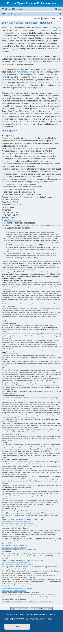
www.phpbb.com (24, 72)
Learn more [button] (46, 618)
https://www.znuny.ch (12, 220)
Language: (37, 18)
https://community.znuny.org (48, 30)
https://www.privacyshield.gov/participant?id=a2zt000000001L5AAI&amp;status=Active (17, 522)
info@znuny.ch (9, 218)
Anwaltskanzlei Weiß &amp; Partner (40, 601)
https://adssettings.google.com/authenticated (17, 588)
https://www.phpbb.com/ (33, 88)
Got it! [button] (17, 626)
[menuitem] (8, 9)
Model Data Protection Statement (13, 601)
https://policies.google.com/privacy (14, 547)
